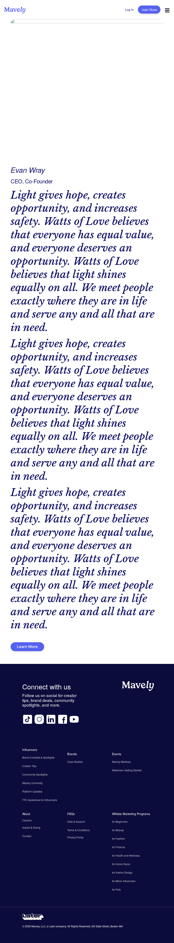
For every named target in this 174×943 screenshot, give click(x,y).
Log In (129, 9)
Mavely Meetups (121, 761)
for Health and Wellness (126, 855)
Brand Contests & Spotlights (38, 757)
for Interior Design (122, 872)
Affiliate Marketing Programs (131, 814)
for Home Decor (121, 864)
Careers (27, 820)
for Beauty (118, 830)
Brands (72, 754)
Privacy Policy (75, 837)
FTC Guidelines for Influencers (39, 800)
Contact (26, 836)
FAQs (71, 814)
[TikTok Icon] (27, 719)
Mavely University (32, 783)
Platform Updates (32, 791)
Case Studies (75, 761)
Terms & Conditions (78, 830)
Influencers (29, 750)
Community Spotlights (35, 774)
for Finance (118, 847)
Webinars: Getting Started (127, 770)
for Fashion (118, 838)
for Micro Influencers (123, 881)
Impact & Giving (31, 827)
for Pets (116, 889)
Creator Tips (29, 766)
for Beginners (120, 821)
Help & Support (76, 821)
